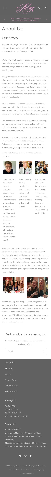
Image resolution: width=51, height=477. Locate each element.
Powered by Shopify (27, 466)
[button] (5, 8)
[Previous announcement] (4, 19)
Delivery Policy (11, 385)
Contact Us (10, 424)
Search (8, 374)
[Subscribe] (43, 351)
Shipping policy (39, 470)
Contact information (26, 474)
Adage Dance (15, 466)
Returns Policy (11, 391)
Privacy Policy (11, 380)
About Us (9, 369)
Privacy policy (14, 470)
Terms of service (26, 470)
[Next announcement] (46, 19)
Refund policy (40, 466)
